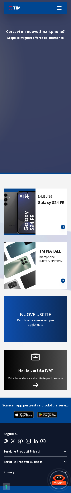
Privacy (9, 472)
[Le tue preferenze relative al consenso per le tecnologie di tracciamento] (6, 486)
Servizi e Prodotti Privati (22, 451)
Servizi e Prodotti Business (23, 462)
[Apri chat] (59, 480)
